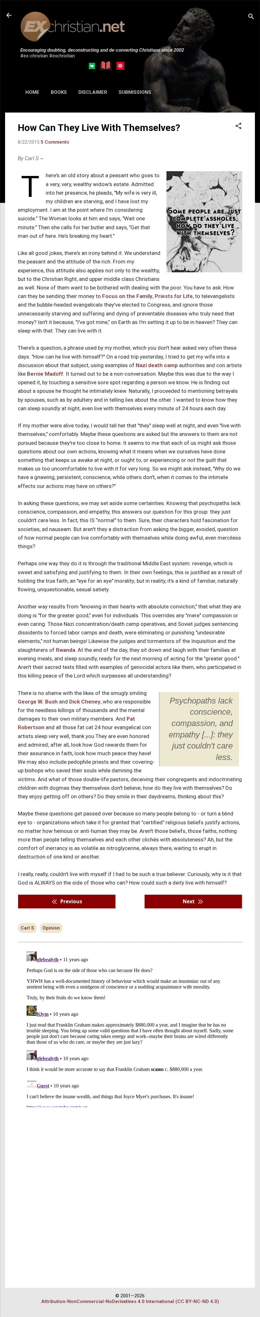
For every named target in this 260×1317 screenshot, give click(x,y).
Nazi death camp (157, 365)
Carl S (27, 928)
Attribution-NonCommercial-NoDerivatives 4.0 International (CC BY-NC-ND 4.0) (130, 1301)
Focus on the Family (127, 296)
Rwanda (65, 650)
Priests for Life (174, 296)
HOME (32, 92)
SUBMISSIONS (135, 92)
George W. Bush (38, 701)
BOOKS (59, 92)
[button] (238, 126)
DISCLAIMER (92, 92)
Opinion (51, 928)
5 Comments (55, 142)
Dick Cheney (85, 701)
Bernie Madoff (45, 374)
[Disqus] (130, 1028)
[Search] (251, 17)
